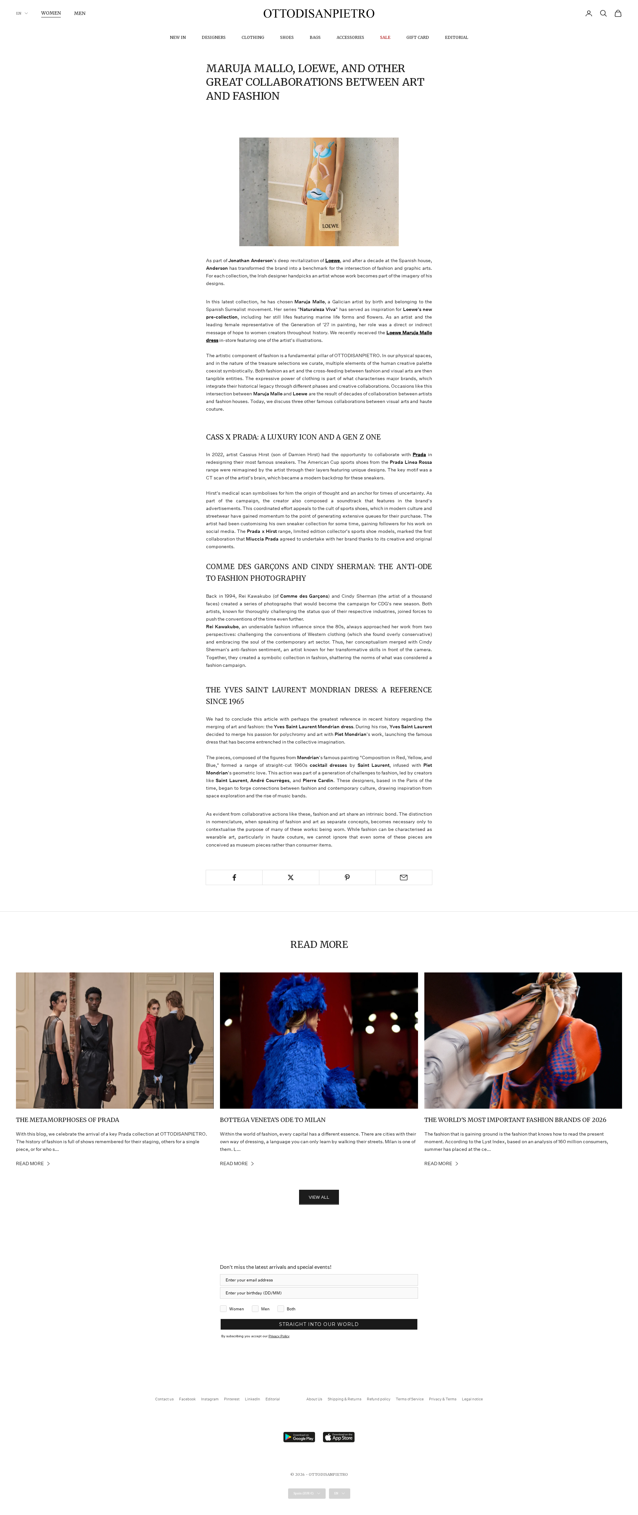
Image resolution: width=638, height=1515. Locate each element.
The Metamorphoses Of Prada (67, 1120)
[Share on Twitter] (291, 877)
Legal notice (472, 1399)
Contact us (164, 1399)
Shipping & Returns (345, 1399)
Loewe (332, 260)
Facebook (187, 1399)
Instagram (210, 1399)
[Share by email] (404, 877)
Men (79, 13)
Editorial (456, 37)
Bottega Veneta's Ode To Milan (273, 1120)
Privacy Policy (278, 1336)
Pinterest (232, 1399)
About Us (314, 1399)
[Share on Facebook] (234, 877)
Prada (419, 454)
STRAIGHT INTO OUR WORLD (319, 1324)
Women (51, 13)
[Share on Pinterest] (347, 877)
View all (319, 1197)
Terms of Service (410, 1399)
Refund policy (378, 1399)
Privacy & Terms (443, 1399)
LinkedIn (252, 1399)
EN (18, 13)
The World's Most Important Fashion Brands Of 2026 (515, 1120)
